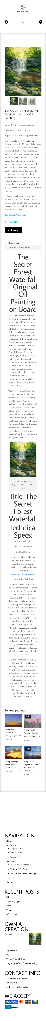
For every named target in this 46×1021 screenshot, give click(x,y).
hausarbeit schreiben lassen (17, 807)
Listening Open (13, 901)
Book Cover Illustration (21, 865)
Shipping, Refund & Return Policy (22, 963)
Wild (8, 897)
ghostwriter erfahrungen (16, 810)
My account (11, 950)
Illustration (11, 861)
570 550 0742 (11, 983)
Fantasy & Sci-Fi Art (19, 869)
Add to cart (13, 230)
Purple (9, 906)
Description (13, 243)
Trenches (10, 910)
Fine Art (8, 935)
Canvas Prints (16, 853)
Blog (8, 878)
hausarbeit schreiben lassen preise (21, 803)
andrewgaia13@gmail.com (23, 574)
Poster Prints (16, 857)
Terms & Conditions (15, 959)
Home (9, 841)
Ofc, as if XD (11, 914)
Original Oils (16, 848)
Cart (8, 955)
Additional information (19, 247)
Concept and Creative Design (23, 873)
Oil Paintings (12, 845)
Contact (10, 882)
